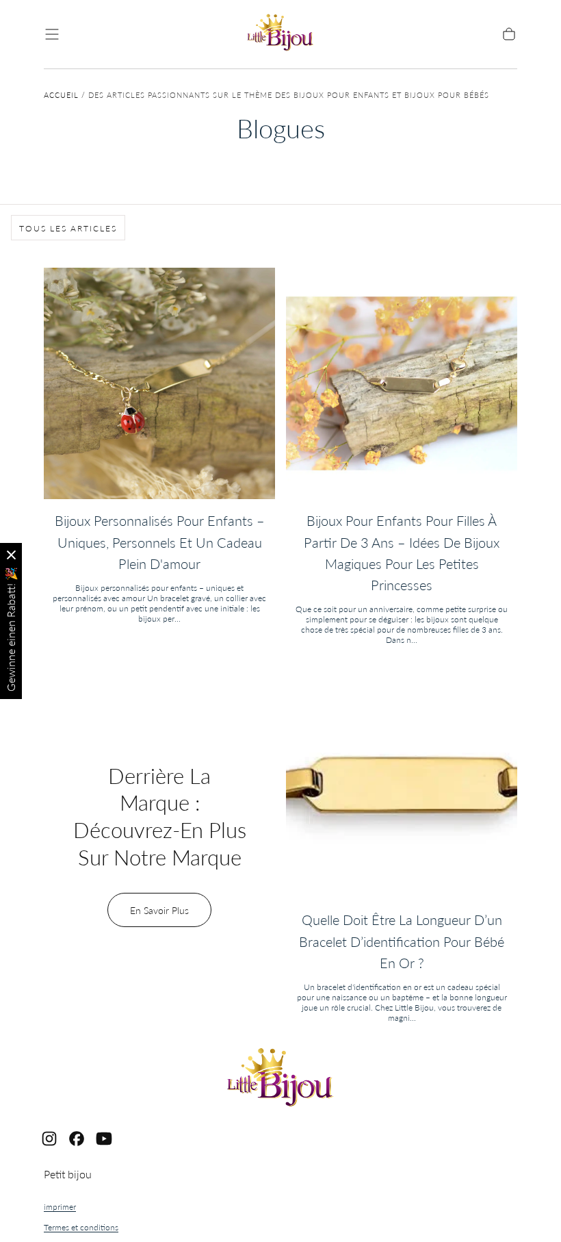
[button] (52, 34)
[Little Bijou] (280, 1079)
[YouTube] (104, 1138)
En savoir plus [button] (159, 910)
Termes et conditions (81, 1227)
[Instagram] (49, 1138)
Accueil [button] (61, 94)
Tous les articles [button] (68, 228)
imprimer (60, 1207)
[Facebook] (76, 1138)
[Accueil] (280, 34)
